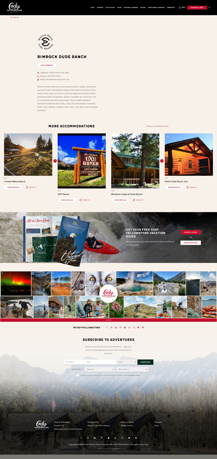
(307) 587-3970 (54, 76)
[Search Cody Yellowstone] (209, 7)
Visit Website (47, 65)
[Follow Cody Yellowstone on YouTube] (138, 327)
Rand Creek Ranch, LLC (176, 182)
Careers (157, 422)
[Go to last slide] (55, 161)
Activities (110, 7)
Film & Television (62, 422)
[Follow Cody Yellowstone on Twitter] (134, 327)
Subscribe (145, 362)
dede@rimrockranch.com (57, 80)
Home (11, 17)
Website (32, 187)
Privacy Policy (127, 422)
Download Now (191, 243)
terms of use (135, 375)
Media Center (127, 426)
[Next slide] (162, 161)
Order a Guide (190, 232)
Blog (156, 426)
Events (100, 7)
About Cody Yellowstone (98, 426)
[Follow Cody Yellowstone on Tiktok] (129, 327)
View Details (13, 187)
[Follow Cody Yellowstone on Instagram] (111, 327)
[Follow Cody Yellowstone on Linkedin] (116, 327)
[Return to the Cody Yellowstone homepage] (14, 7)
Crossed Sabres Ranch (14, 182)
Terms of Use (93, 422)
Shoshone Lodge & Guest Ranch (126, 194)
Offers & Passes (131, 7)
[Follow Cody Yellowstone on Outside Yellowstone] (143, 327)
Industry (171, 7)
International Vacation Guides (68, 429)
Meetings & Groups (156, 7)
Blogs (143, 7)
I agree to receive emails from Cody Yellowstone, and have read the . (110, 375)
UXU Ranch (63, 194)
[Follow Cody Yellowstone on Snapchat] (125, 327)
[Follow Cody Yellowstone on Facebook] (107, 327)
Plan (119, 7)
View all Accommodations (157, 126)
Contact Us (59, 426)
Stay (93, 7)
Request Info (197, 7)
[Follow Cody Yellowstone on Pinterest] (120, 327)
